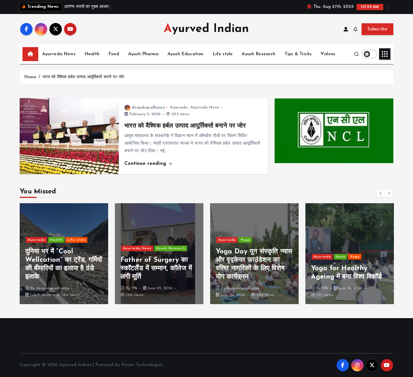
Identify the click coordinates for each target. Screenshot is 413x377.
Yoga (245, 240)
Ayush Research (258, 54)
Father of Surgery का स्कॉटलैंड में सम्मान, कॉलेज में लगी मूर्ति (156, 268)
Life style (223, 54)
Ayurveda (178, 107)
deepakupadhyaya (148, 107)
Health (92, 54)
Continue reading (146, 163)
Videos (328, 54)
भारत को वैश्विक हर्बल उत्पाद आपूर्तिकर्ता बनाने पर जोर (83, 77)
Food (113, 54)
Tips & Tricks (298, 54)
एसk (134, 288)
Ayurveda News (59, 54)
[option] (64, 253)
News (340, 256)
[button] (381, 193)
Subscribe (377, 29)
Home (30, 77)
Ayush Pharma (143, 54)
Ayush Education (185, 54)
